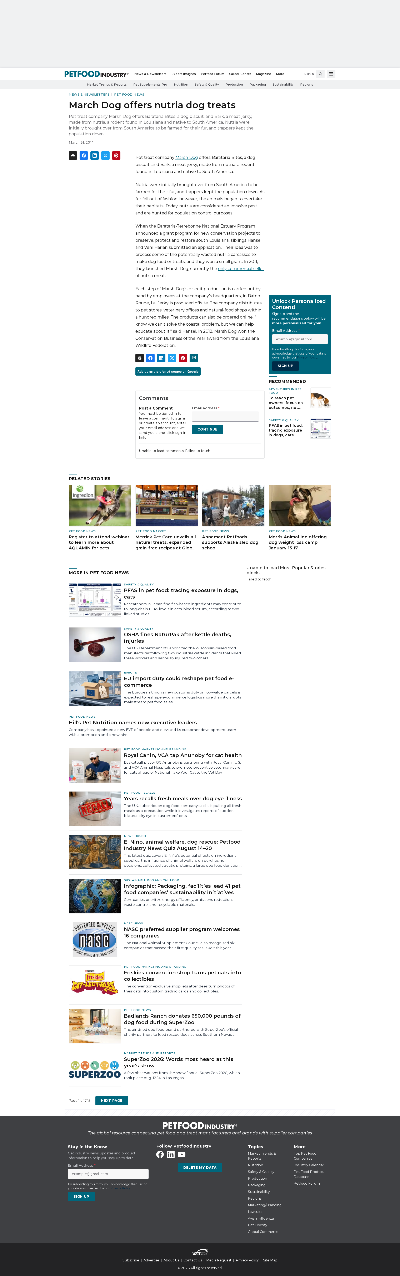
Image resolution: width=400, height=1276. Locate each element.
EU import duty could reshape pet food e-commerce (179, 681)
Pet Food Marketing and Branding (155, 749)
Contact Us (193, 1260)
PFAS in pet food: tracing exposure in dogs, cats (286, 430)
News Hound (135, 836)
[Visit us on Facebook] (160, 1154)
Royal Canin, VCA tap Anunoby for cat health (183, 755)
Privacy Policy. (307, 357)
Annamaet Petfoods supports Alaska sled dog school (230, 542)
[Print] (73, 155)
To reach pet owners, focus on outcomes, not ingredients (286, 403)
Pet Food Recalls (139, 792)
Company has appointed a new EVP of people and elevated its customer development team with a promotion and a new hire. (152, 732)
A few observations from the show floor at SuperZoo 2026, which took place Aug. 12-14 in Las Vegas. (182, 1075)
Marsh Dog (186, 157)
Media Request (218, 1260)
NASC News (133, 923)
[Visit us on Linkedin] (171, 1154)
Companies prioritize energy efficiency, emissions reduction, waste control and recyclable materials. (178, 902)
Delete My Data (199, 1168)
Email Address (206, 408)
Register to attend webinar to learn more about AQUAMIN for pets (99, 542)
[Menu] (331, 74)
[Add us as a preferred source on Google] (194, 358)
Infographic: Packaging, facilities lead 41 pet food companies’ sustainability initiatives (182, 889)
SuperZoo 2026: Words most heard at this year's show (178, 1062)
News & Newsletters (89, 94)
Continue (207, 429)
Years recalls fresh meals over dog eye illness (183, 798)
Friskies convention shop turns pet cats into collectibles (182, 976)
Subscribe (130, 1260)
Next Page (111, 1101)
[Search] (320, 74)
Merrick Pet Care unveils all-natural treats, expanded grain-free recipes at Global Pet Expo (166, 542)
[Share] (84, 155)
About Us (171, 1260)
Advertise (151, 1260)
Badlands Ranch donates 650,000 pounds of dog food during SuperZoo (182, 1019)
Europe (130, 672)
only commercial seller (241, 268)
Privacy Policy (247, 1260)
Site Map (270, 1260)
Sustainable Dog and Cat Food (151, 880)
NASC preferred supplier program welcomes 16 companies (182, 932)
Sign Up (285, 366)
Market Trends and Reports (149, 1053)
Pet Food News (129, 94)
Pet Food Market (150, 531)
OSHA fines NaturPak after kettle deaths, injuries (177, 637)
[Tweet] (105, 155)
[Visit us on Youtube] (181, 1154)
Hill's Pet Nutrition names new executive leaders (133, 723)
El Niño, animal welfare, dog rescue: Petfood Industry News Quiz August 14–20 (182, 845)
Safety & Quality (284, 420)
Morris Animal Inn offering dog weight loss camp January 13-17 (298, 542)
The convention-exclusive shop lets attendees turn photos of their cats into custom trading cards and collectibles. (179, 988)
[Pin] (116, 155)
